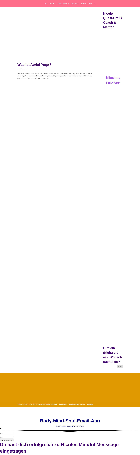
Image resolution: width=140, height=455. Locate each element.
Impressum (63, 404)
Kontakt (83, 3)
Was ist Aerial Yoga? (34, 65)
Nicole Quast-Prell (23, 69)
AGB (56, 404)
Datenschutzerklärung (77, 404)
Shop (90, 3)
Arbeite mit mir (62, 3)
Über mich (74, 3)
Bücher (52, 3)
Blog (46, 3)
